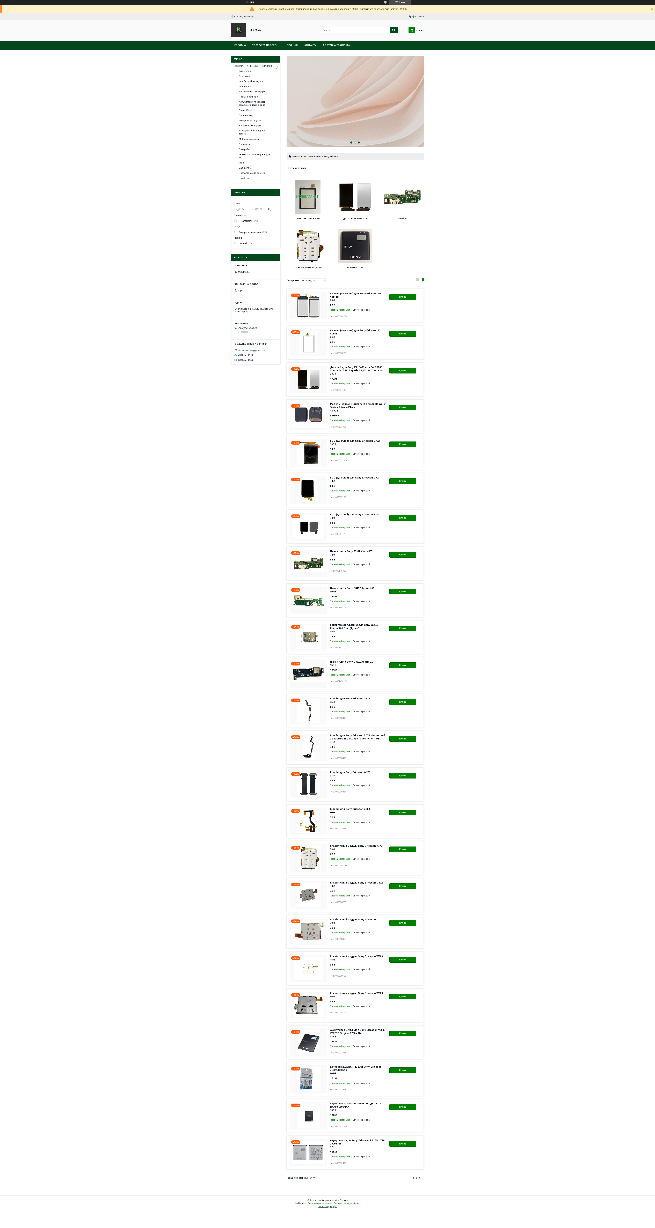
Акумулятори (355, 267)
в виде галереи (417, 280)
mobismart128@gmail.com (251, 350)
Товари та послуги (264, 45)
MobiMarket (299, 156)
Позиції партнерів (248, 96)
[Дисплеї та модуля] (355, 197)
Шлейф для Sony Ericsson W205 (350, 772)
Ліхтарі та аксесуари (250, 120)
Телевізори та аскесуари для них (254, 156)
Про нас (292, 45)
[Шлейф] (402, 197)
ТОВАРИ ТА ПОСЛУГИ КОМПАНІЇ (254, 66)
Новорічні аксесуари (250, 125)
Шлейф (402, 218)
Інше (241, 162)
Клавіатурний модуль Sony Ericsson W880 (356, 956)
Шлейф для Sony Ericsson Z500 (350, 809)
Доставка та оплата (336, 45)
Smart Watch (245, 110)
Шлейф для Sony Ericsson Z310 (350, 698)
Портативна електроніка (252, 173)
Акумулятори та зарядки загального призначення (252, 103)
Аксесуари (244, 76)
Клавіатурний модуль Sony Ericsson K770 (356, 845)
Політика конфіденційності (347, 1203)
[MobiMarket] (238, 36)
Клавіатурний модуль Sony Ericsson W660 (356, 993)
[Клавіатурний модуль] (308, 246)
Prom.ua (344, 1200)
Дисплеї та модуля (355, 218)
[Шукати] (394, 30)
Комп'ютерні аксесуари (251, 81)
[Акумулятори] (355, 246)
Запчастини (314, 156)
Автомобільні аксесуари (252, 91)
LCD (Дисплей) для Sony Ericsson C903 (355, 477)
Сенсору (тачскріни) (308, 218)
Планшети (244, 144)
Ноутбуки (244, 178)
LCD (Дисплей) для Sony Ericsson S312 (354, 514)
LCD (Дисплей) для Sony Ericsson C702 (355, 440)
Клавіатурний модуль (308, 267)
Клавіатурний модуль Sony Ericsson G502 (356, 882)
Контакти (310, 45)
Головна (240, 45)
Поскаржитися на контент (320, 1203)
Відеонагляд (246, 115)
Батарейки (244, 149)
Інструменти (245, 86)
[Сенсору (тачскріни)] (308, 197)
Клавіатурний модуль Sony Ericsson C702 (356, 919)
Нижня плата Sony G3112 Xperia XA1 (352, 588)
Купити (402, 297)
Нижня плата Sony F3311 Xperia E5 (351, 551)
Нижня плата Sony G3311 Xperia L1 (351, 661)
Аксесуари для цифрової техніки (252, 132)
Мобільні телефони (249, 139)
